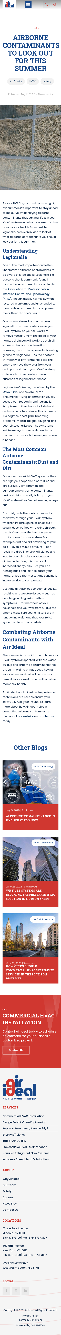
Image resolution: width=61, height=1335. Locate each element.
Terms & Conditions (30, 1320)
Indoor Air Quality (14, 1141)
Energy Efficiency (14, 1135)
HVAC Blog (10, 1204)
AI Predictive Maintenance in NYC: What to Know (30, 818)
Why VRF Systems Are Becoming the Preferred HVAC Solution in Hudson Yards (30, 895)
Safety (47, 81)
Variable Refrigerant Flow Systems (26, 1153)
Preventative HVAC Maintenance (25, 1147)
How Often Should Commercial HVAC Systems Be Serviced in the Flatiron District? (30, 972)
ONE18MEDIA (38, 1325)
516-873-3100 (12, 1238)
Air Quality (16, 81)
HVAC (32, 81)
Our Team (9, 1185)
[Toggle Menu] (28, 4)
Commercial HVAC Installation (23, 1116)
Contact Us (16, 1050)
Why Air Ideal (11, 1179)
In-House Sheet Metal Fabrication (26, 1159)
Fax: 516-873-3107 (35, 1238)
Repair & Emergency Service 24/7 (25, 1128)
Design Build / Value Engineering (24, 1122)
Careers (8, 1197)
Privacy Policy (30, 1316)
